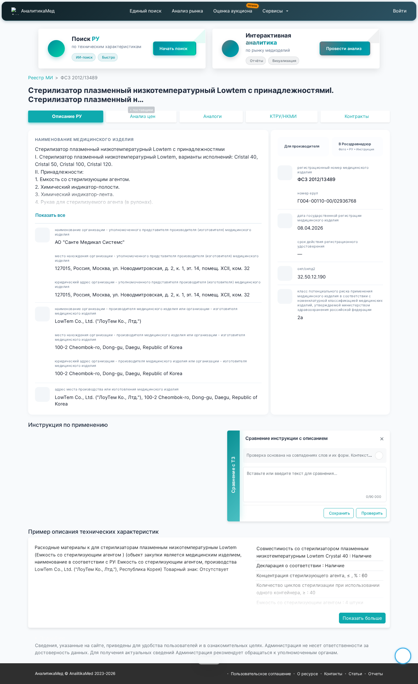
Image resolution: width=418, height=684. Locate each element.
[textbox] (314, 484)
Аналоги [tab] (212, 116)
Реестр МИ (40, 77)
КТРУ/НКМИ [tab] (283, 116)
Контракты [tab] (357, 116)
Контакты (333, 673)
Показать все (50, 215)
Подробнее (52, 638)
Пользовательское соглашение (261, 673)
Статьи (355, 673)
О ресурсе (307, 673)
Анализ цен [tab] (142, 116)
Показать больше (362, 618)
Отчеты (375, 673)
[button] (275, 11)
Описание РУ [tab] (67, 116)
